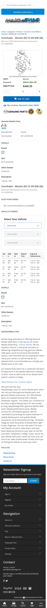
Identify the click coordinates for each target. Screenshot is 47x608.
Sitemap (8, 554)
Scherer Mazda (25, 344)
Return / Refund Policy (13, 537)
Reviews (10, 382)
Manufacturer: (6, 132)
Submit (33, 480)
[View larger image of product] (22, 63)
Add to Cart (24, 99)
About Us (8, 520)
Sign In (7, 494)
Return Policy (8, 457)
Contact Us (7, 461)
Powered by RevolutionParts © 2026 (28, 597)
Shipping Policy (9, 453)
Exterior (19, 32)
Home (3, 32)
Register (8, 500)
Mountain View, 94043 (29, 105)
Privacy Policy (10, 548)
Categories (11, 32)
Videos (29, 382)
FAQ (6, 531)
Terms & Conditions (12, 526)
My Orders (9, 505)
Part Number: (6, 136)
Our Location (20, 382)
